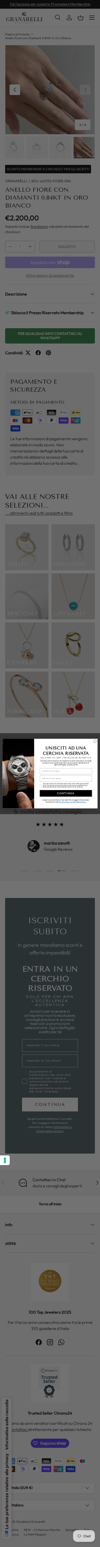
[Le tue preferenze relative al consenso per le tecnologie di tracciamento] (5, 1160)
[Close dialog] (95, 741)
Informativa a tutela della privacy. (73, 802)
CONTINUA (65, 793)
